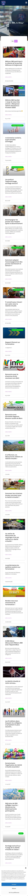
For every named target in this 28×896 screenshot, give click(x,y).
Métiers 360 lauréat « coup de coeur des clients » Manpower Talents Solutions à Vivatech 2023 (12, 103)
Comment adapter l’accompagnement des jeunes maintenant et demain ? (13, 262)
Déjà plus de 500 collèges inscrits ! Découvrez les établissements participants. (11, 807)
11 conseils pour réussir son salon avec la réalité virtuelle (13, 304)
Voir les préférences (14, 892)
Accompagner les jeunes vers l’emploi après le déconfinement (14, 221)
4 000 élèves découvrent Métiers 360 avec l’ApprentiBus (14, 643)
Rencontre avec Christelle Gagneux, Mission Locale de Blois (13, 416)
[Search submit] (16, 41)
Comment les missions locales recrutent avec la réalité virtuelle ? (13, 495)
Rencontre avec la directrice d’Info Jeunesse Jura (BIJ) (12, 376)
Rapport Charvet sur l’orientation (12, 343)
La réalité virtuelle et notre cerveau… (12, 682)
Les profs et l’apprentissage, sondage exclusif (11, 181)
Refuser (14, 888)
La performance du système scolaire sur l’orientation (12, 567)
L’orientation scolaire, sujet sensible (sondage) (13, 139)
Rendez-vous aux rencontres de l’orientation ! (11, 602)
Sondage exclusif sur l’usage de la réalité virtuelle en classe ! (13, 847)
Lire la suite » (8, 77)
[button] (26, 868)
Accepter (14, 884)
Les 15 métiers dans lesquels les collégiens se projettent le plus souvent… (13, 724)
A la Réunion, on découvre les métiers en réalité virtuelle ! (14, 456)
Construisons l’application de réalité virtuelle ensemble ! (13, 765)
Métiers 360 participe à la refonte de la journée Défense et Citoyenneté (13, 63)
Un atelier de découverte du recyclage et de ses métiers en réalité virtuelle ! (12, 537)
